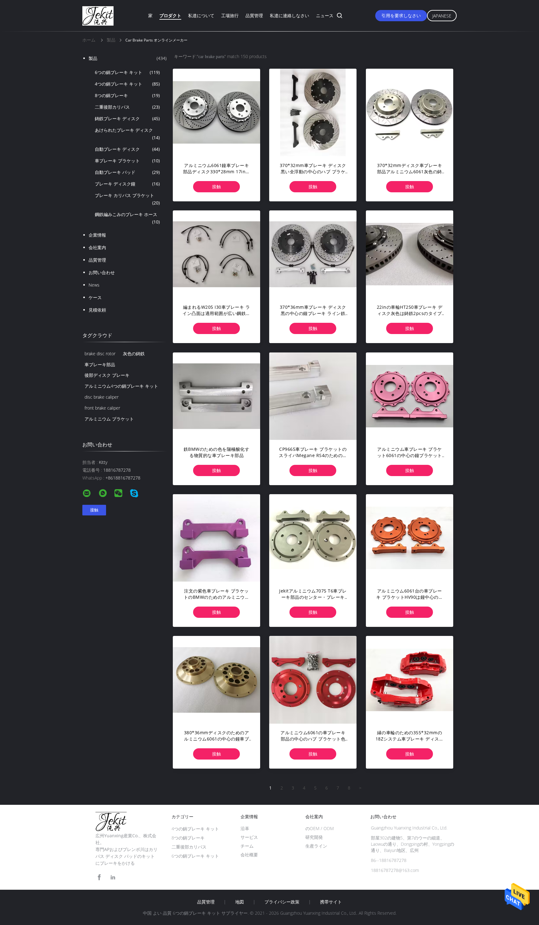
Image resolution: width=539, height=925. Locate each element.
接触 (216, 186)
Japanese (441, 16)
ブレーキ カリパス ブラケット (127, 199)
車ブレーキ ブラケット (127, 161)
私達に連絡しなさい (289, 15)
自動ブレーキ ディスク (127, 149)
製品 (128, 58)
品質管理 (254, 15)
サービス (249, 837)
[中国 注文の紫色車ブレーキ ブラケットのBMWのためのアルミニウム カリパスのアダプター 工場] (216, 538)
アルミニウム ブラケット (109, 419)
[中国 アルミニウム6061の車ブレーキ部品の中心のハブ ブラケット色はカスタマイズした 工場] (313, 679)
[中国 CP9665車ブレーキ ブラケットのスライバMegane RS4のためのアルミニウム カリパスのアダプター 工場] (313, 396)
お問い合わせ (102, 272)
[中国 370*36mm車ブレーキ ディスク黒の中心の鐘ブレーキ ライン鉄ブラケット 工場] (313, 254)
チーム (247, 846)
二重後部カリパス (127, 107)
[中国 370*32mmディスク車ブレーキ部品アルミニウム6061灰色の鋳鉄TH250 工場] (409, 112)
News (94, 285)
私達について (201, 15)
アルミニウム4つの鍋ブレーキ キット (121, 386)
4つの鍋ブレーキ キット (127, 84)
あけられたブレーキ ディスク (127, 133)
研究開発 (314, 837)
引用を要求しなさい (401, 15)
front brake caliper (102, 408)
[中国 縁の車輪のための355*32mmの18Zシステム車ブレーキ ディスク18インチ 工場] (409, 679)
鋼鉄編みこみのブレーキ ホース (127, 218)
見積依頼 (97, 310)
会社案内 (97, 247)
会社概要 (249, 855)
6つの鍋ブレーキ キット (127, 72)
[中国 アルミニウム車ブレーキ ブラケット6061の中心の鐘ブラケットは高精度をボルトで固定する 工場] (409, 396)
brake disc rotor (100, 354)
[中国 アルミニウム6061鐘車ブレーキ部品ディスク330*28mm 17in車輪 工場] (216, 112)
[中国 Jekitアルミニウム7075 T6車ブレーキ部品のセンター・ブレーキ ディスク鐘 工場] (313, 538)
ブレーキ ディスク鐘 (127, 184)
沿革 (244, 828)
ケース (95, 297)
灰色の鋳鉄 (134, 354)
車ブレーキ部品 (100, 364)
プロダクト (170, 15)
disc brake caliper (102, 397)
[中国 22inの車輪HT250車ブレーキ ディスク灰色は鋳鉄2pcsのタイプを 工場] (409, 254)
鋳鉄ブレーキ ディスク (127, 118)
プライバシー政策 (282, 902)
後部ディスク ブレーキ (107, 375)
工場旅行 (230, 15)
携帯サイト (331, 902)
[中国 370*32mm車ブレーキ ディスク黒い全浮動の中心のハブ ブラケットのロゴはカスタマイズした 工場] (313, 112)
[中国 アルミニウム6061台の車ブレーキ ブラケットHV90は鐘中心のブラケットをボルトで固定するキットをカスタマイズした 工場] (409, 538)
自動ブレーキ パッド (127, 172)
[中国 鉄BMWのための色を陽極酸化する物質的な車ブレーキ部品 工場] (216, 396)
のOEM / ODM (319, 828)
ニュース (324, 15)
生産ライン (316, 846)
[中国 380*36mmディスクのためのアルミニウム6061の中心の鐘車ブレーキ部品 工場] (216, 679)
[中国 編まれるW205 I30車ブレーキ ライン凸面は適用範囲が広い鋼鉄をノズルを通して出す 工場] (216, 254)
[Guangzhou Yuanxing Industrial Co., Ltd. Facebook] (99, 877)
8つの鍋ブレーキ (127, 95)
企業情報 (97, 235)
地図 (239, 902)
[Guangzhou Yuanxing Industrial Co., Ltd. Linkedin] (113, 877)
